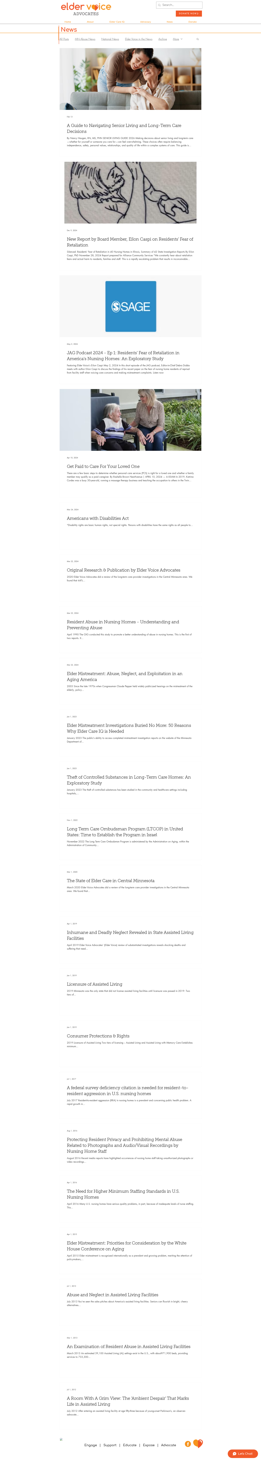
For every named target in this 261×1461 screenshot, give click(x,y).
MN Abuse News (85, 39)
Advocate (168, 1445)
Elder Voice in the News (138, 39)
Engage (90, 1445)
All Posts (64, 39)
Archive (162, 39)
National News (110, 39)
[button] (90, 20)
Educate (129, 1445)
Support (110, 1445)
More (176, 39)
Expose (149, 1445)
